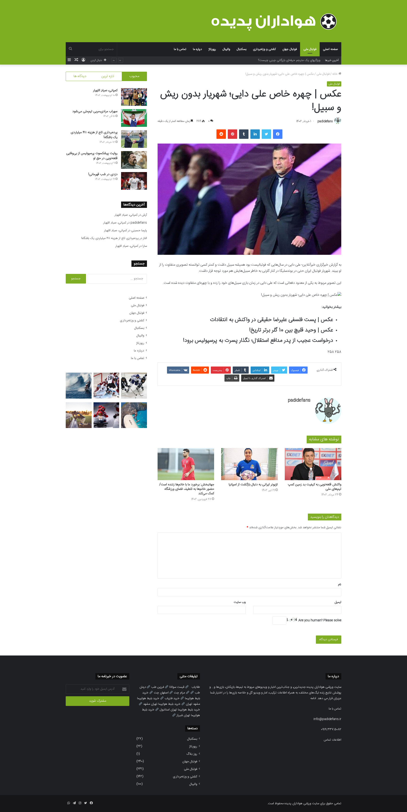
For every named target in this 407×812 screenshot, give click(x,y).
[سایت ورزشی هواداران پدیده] (276, 22)
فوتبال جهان (289, 49)
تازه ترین (107, 76)
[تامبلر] (243, 134)
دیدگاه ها (79, 76)
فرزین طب (157, 687)
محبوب (134, 76)
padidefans (325, 121)
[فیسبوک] (277, 134)
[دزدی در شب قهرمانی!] (134, 181)
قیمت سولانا (176, 687)
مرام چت (179, 692)
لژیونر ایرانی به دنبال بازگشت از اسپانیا (253, 484)
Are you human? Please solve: (319, 620)
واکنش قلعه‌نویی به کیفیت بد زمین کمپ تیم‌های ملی (314, 487)
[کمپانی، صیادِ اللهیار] (134, 97)
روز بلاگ (192, 754)
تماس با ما (180, 49)
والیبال (226, 49)
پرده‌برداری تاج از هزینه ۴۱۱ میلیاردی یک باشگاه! (94, 135)
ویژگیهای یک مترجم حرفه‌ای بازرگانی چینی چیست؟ (289, 60)
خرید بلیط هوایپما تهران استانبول (180, 709)
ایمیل (338, 602)
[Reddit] (221, 134)
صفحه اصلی (330, 49)
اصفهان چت (161, 692)
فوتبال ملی (309, 49)
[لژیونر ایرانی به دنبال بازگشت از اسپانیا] (249, 464)
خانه (335, 74)
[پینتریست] (232, 134)
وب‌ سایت (240, 602)
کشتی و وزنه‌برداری (264, 49)
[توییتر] (266, 134)
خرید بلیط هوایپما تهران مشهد (161, 704)
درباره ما (197, 49)
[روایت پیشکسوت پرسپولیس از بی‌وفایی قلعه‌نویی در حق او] (134, 160)
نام (339, 584)
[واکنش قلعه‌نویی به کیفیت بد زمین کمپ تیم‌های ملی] (313, 464)
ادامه (313, 698)
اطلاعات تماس (332, 739)
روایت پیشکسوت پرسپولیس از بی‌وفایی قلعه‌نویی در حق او (92, 156)
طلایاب (195, 687)
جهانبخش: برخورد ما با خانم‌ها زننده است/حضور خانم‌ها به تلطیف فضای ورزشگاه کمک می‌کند (186, 489)
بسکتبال (241, 49)
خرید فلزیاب (172, 698)
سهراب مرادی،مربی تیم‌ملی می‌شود (95, 111)
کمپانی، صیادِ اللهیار (105, 90)
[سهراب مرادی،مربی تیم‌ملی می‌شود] (134, 118)
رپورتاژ (212, 49)
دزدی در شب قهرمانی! (103, 174)
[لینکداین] (255, 134)
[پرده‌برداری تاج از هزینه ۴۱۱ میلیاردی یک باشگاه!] (134, 139)
